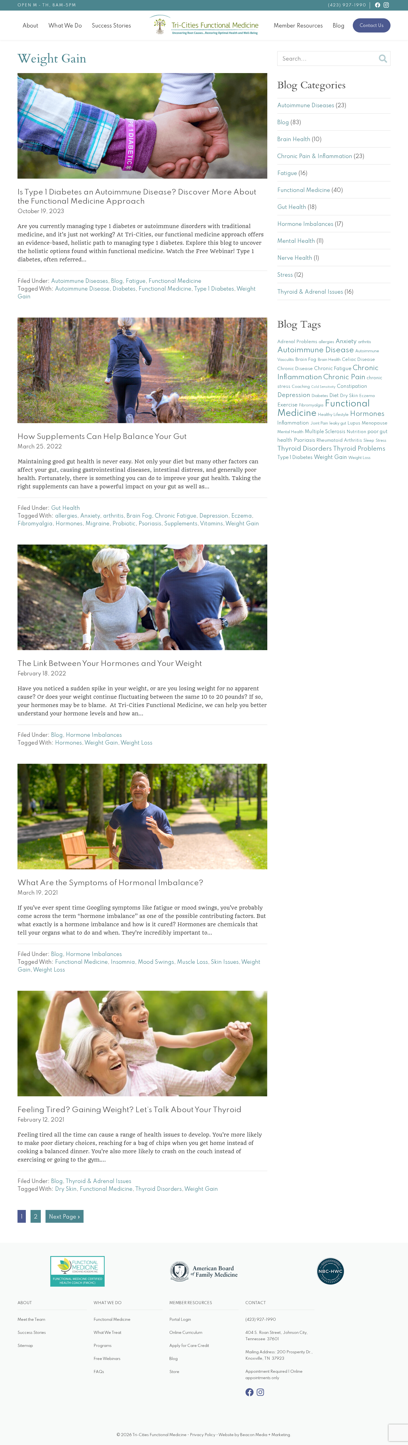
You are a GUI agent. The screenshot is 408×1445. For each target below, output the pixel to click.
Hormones (69, 524)
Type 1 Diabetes (214, 289)
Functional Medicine (174, 281)
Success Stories (31, 1333)
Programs (103, 1346)
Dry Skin (66, 1189)
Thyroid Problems (359, 449)
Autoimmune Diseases (79, 281)
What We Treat (107, 1333)
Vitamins (211, 524)
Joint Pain (319, 423)
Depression (213, 516)
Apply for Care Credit (189, 1346)
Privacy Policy (202, 1435)
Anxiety (90, 516)
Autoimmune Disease (82, 289)
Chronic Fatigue (175, 516)
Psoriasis (149, 524)
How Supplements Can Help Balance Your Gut (102, 437)
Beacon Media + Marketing (265, 1435)
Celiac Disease (358, 359)
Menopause (374, 423)
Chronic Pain (344, 377)
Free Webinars (107, 1359)
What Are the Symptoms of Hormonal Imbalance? (110, 883)
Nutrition (356, 432)
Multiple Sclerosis (325, 431)
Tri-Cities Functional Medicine (159, 1435)
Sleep (368, 441)
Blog (117, 281)
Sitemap (25, 1346)
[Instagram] (260, 1395)
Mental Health (296, 241)
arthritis (113, 516)
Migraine (97, 524)
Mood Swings (156, 962)
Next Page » (64, 1218)
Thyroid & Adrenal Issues (98, 1181)
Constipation (352, 386)
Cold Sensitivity (323, 387)
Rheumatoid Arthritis (339, 440)
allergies (66, 516)
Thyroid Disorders (158, 1189)
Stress (285, 275)
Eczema (241, 516)
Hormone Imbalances (94, 735)
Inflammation (293, 423)
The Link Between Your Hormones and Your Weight (109, 664)
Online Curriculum (185, 1333)
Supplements (180, 524)
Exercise (287, 405)
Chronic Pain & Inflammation (314, 156)
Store (174, 1372)
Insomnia (123, 962)
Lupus (353, 423)
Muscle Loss (192, 962)
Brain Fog (139, 516)
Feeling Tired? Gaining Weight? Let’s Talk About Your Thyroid (129, 1110)
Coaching (301, 387)
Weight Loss (136, 743)
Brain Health (293, 140)
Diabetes (123, 289)
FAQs (99, 1372)
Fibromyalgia (34, 524)
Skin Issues (225, 962)
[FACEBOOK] (377, 5)
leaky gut (337, 423)
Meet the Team (31, 1320)
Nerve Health (294, 258)
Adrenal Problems (297, 342)
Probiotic (123, 524)
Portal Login (180, 1320)
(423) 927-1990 (347, 5)
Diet (334, 395)
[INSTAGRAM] (386, 5)
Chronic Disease (295, 368)
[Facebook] (249, 1395)
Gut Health (65, 508)
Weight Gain (242, 524)
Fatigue (135, 281)
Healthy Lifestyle (333, 415)
